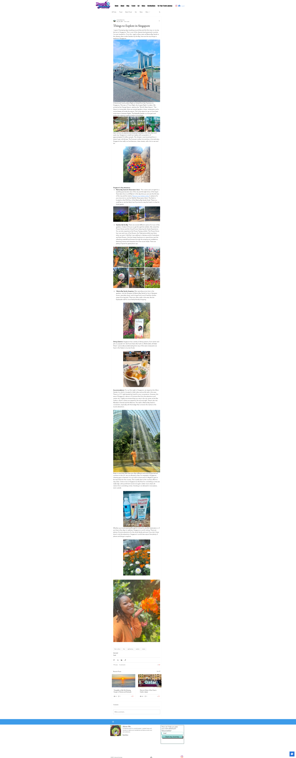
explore (137, 649)
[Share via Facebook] (114, 660)
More (147, 12)
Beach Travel (128, 12)
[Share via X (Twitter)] (117, 660)
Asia (124, 649)
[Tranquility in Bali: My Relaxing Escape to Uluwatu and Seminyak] (123, 680)
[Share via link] (125, 660)
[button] (159, 12)
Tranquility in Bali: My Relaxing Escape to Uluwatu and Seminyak (122, 691)
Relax (141, 12)
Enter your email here (166, 730)
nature (143, 649)
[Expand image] (126, 118)
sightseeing (130, 649)
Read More (125, 735)
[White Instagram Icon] (113, 722)
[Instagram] (176, 6)
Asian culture (117, 649)
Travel (120, 12)
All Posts (114, 12)
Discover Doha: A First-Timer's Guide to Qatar (148, 691)
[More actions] (159, 21)
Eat (136, 12)
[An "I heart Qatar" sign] (149, 680)
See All (158, 671)
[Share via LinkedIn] (121, 660)
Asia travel (115, 653)
